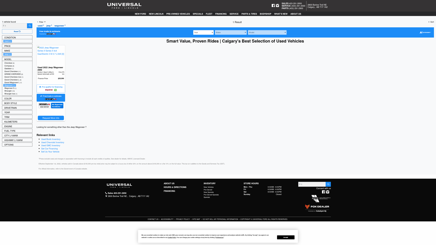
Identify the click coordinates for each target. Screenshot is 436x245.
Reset (16, 31)
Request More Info (50, 117)
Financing (169, 191)
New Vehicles (209, 187)
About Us (169, 183)
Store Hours (251, 183)
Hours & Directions (175, 187)
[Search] (29, 25)
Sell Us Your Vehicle (50, 151)
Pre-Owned (208, 189)
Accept (285, 237)
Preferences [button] (219, 237)
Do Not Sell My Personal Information (221, 219)
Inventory (210, 183)
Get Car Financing (49, 148)
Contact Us (153, 219)
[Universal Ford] (124, 5)
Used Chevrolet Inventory (52, 142)
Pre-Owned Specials (211, 194)
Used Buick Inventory (50, 139)
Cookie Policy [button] (172, 237)
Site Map (196, 219)
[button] (140, 14)
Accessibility (167, 219)
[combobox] (203, 32)
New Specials (209, 192)
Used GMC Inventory (50, 145)
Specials (207, 197)
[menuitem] (17, 41)
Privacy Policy (183, 219)
